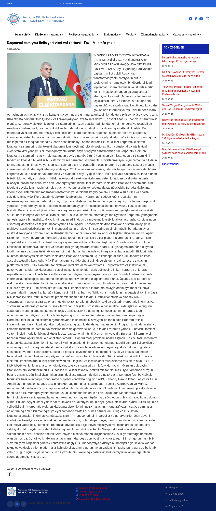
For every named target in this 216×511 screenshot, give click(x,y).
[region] (185, 112)
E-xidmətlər (111, 34)
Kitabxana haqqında (48, 34)
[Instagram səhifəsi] (24, 504)
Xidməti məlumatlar (153, 34)
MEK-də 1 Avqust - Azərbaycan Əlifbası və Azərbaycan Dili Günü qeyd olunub (183, 73)
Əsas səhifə (22, 34)
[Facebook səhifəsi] (10, 504)
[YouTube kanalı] (17, 504)
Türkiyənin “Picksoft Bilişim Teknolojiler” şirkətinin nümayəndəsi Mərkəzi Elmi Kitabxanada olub (183, 90)
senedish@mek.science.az (93, 487)
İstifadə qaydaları (178, 500)
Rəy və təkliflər (177, 506)
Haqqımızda (175, 487)
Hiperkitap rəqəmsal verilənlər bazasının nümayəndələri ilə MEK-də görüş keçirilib (183, 121)
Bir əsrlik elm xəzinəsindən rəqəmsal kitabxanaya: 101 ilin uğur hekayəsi (181, 59)
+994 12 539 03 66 (89, 495)
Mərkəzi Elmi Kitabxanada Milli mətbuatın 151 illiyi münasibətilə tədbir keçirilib (183, 136)
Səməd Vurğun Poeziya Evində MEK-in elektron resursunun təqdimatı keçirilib (182, 107)
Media (129, 34)
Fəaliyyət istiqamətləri (82, 34)
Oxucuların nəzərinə (186, 34)
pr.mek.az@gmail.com (91, 491)
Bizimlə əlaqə (176, 493)
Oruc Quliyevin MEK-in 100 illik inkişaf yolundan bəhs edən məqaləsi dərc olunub (184, 151)
